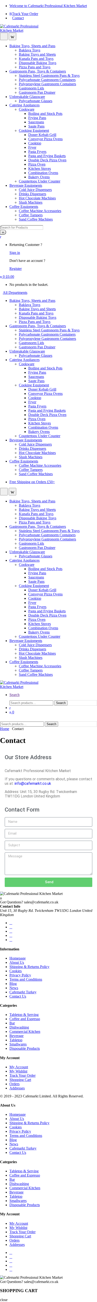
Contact (18, 18)
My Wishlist (18, 1071)
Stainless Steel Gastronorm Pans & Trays (49, 76)
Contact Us (17, 996)
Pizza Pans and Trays (34, 67)
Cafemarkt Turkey (22, 992)
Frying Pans (37, 118)
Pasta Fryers (37, 152)
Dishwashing (19, 1027)
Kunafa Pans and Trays (36, 59)
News (13, 988)
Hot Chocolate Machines (37, 198)
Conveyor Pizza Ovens (45, 139)
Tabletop (15, 1040)
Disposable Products (24, 1048)
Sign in (14, 253)
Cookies (15, 971)
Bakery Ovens (39, 177)
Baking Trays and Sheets (37, 54)
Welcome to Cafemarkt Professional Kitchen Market (48, 6)
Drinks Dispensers (32, 194)
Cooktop (34, 143)
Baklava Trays (29, 50)
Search (14, 695)
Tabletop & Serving (24, 1015)
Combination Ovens (43, 173)
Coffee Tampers (31, 215)
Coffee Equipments (23, 207)
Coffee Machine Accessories (40, 211)
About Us (16, 962)
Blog (13, 984)
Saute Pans (36, 126)
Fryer (32, 147)
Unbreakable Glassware (27, 97)
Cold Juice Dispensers (35, 190)
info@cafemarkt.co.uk (33, 783)
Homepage (17, 958)
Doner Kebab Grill (42, 135)
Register (15, 269)
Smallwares (18, 1044)
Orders (14, 1084)
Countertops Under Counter (39, 181)
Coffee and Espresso (24, 1019)
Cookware (26, 109)
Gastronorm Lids (31, 88)
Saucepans (36, 122)
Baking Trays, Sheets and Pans (32, 46)
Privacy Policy (20, 975)
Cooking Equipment (34, 130)
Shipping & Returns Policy (29, 967)
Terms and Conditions (25, 979)
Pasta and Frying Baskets (47, 156)
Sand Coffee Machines (36, 219)
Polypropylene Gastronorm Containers (47, 84)
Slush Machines (30, 202)
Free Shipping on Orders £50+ (32, 482)
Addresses (17, 1088)
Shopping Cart (20, 1080)
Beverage (16, 1036)
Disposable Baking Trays (37, 63)
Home (4, 729)
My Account (18, 1067)
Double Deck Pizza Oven (47, 160)
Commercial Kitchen (24, 1032)
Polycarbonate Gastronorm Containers (47, 80)
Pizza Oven (36, 164)
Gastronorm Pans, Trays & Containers (37, 71)
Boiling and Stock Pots (45, 114)
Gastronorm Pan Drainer (37, 92)
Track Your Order (25, 14)
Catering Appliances (24, 105)
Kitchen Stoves (39, 169)
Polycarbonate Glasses (35, 101)
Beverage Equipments (25, 185)
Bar (12, 1023)
